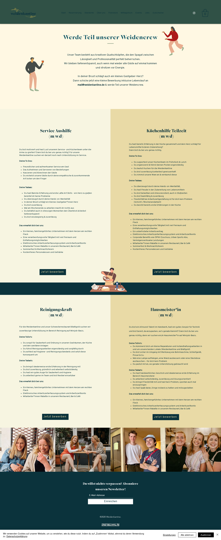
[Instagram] (194, 12)
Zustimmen (206, 534)
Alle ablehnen (187, 534)
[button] (205, 13)
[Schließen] (217, 535)
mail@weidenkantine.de (91, 85)
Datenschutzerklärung (16, 536)
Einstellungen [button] (169, 534)
